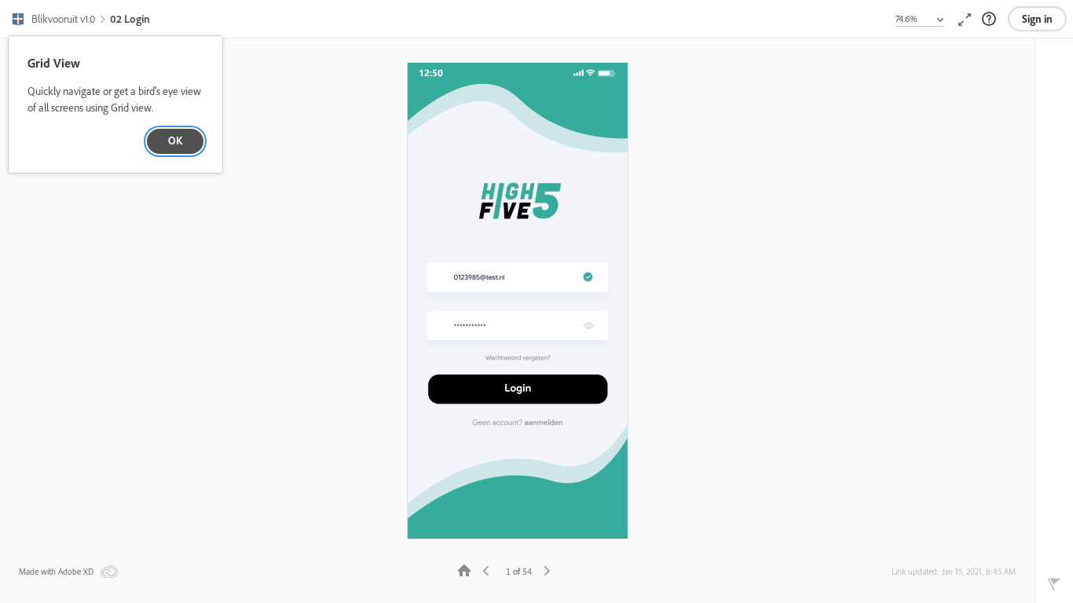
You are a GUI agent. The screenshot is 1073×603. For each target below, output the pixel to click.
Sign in (1037, 19)
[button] (53, 20)
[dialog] (115, 104)
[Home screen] (464, 570)
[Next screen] (547, 570)
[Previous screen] (486, 570)
